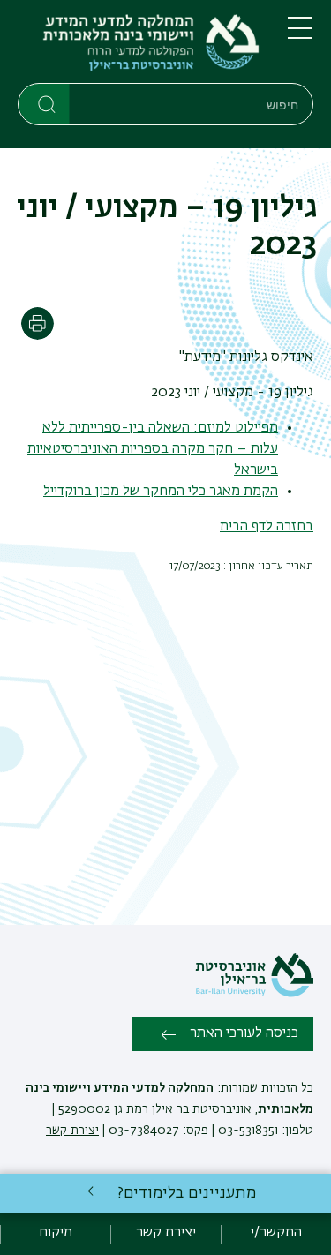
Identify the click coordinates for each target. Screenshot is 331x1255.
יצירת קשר (72, 1130)
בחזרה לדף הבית (266, 527)
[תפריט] (300, 35)
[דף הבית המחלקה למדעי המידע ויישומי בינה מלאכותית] (139, 45)
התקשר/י (276, 1233)
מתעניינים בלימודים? (186, 1193)
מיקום (55, 1233)
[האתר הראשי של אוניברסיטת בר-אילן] (254, 994)
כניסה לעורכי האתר (244, 1033)
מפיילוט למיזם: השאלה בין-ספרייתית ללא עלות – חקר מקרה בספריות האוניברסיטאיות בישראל (152, 449)
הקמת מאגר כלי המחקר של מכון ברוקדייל (160, 492)
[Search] (45, 103)
